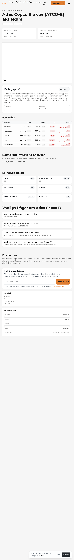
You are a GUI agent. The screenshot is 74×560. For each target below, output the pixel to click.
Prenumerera (63, 282)
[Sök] (69, 3)
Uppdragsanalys (34, 2)
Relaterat (7, 299)
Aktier (25, 2)
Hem (4, 10)
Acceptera (66, 554)
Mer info (40, 556)
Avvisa (58, 554)
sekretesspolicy (59, 286)
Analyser (12, 2)
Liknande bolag (9, 301)
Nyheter (19, 2)
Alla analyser (19, 162)
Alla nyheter (7, 162)
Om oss (44, 3)
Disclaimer (7, 303)
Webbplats (64, 89)
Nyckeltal (7, 297)
